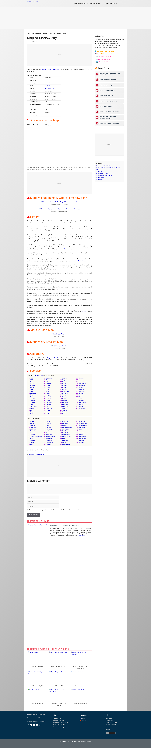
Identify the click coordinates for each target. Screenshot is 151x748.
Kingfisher (49, 408)
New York (65, 433)
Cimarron (33, 400)
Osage (64, 408)
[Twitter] (31, 725)
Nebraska (65, 423)
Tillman (80, 397)
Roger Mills (81, 385)
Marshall (64, 385)
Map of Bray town (37, 666)
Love (63, 382)
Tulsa (80, 399)
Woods (80, 406)
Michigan (49, 438)
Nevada (64, 425)
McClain (64, 389)
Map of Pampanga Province (107, 90)
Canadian (33, 393)
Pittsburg (81, 378)
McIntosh (65, 393)
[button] (121, 3)
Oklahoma (56, 69)
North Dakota (66, 436)
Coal (31, 404)
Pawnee (64, 412)
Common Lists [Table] (110, 3)
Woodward (81, 408)
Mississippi (49, 442)
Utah (79, 431)
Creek (32, 412)
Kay (47, 406)
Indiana (48, 423)
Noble (64, 399)
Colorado (84, 311)
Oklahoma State (37, 375)
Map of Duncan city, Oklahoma (38, 686)
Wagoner (81, 400)
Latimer (48, 412)
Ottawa (64, 410)
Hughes (48, 399)
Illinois (48, 421)
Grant (48, 389)
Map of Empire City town (59, 686)
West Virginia (82, 438)
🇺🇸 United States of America (104, 54)
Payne (64, 414)
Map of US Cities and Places (40, 33)
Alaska (32, 423)
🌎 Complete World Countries (104, 51)
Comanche (33, 406)
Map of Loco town (80, 686)
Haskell (48, 397)
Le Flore (48, 414)
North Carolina (66, 434)
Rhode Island (82, 421)
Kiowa (48, 410)
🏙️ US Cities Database (103, 62)
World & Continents (80, 3)
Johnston (49, 404)
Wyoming (81, 442)
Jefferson (49, 402)
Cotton (32, 408)
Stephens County (46, 69)
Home (29, 33)
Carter (32, 395)
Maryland (49, 434)
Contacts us (109, 718)
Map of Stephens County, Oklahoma (64, 525)
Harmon (48, 393)
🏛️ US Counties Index (103, 59)
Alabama (32, 421)
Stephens (81, 393)
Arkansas (33, 427)
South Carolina (82, 423)
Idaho (31, 444)
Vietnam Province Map (59, 724)
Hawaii (32, 442)
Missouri (48, 444)
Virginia (80, 434)
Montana (65, 421)
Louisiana (49, 431)
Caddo (32, 391)
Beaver (32, 383)
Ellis (47, 382)
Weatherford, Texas (79, 261)
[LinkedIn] (36, 725)
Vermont (81, 433)
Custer (32, 414)
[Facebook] (28, 725)
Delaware (49, 378)
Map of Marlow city (38, 703)
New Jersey (65, 429)
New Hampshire (67, 427)
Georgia (32, 440)
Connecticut (33, 433)
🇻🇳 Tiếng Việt (83, 720)
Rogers (80, 387)
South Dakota (82, 425)
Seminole (81, 389)
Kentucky (49, 429)
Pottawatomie (82, 382)
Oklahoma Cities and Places (57, 33)
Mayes (64, 387)
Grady (48, 387)
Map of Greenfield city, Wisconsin (109, 123)
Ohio (63, 438)
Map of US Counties (58, 720)
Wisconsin (81, 440)
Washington (82, 402)
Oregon (64, 442)
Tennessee (81, 427)
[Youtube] (34, 725)
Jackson (48, 400)
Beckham (32, 385)
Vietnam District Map (58, 727)
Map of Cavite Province (106, 95)
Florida (32, 438)
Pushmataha (82, 383)
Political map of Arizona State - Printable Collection (108, 117)
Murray (64, 395)
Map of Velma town (80, 703)
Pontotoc (81, 380)
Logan (64, 380)
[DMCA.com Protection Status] (111, 733)
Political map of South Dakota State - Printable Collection (110, 74)
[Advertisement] (75, 18)
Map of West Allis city (105, 85)
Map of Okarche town (105, 106)
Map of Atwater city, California (108, 101)
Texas (80, 395)
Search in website (110, 727)
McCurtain (65, 391)
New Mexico (66, 431)
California (33, 429)
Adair (31, 378)
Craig (31, 410)
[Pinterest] (39, 725)
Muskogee (65, 397)
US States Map (57, 718)
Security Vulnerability (111, 724)
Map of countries (95, 3)
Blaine (32, 387)
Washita (80, 404)
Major (64, 383)
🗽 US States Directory (103, 56)
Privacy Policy (109, 720)
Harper (48, 395)
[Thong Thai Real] (37, 3)
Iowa (47, 425)
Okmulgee (65, 406)
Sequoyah (81, 391)
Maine (48, 433)
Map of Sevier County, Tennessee (109, 111)
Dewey (48, 380)
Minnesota (49, 440)
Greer (47, 391)
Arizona (32, 425)
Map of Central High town (59, 666)
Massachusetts (50, 436)
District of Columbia (36, 436)
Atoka (31, 382)
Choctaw (32, 399)
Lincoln (64, 378)
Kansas (48, 427)
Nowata (64, 400)
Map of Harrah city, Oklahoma (107, 79)
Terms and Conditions (111, 722)
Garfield (48, 383)
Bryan (31, 389)
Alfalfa (32, 380)
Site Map (108, 729)
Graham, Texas (63, 249)
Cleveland (33, 402)
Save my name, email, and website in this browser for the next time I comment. (54, 510)
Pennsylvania (66, 444)
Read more (82, 535)
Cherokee (33, 397)
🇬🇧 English (82, 718)
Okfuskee (65, 402)
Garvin (48, 385)
